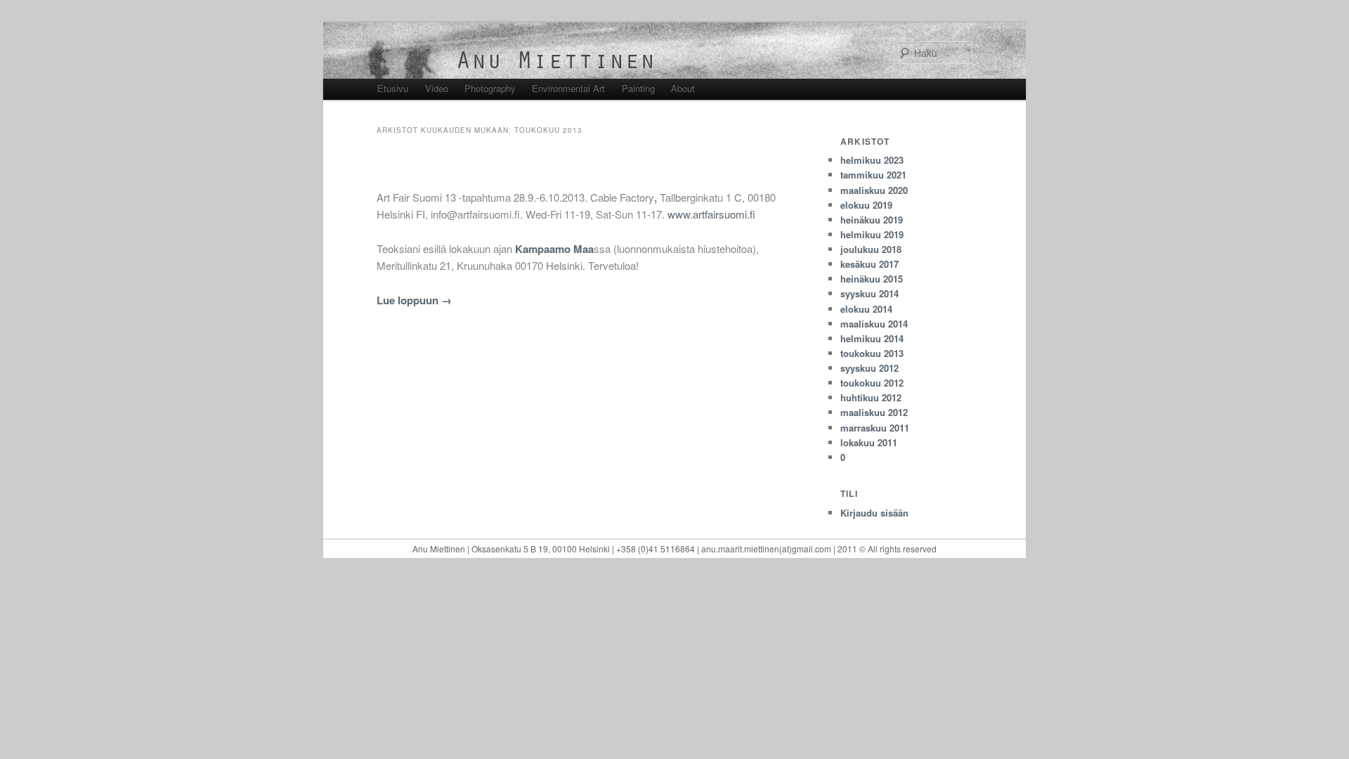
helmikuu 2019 (872, 234)
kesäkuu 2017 (869, 264)
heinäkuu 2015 (871, 278)
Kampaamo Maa (554, 249)
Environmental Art (568, 88)
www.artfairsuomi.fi (711, 214)
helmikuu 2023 (872, 160)
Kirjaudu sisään (874, 512)
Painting (638, 88)
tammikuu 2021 (873, 174)
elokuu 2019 (866, 205)
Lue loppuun (414, 300)
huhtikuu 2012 (870, 397)
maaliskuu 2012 (874, 412)
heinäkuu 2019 (871, 219)
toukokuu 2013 (872, 353)
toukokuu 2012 (872, 382)
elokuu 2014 (866, 309)
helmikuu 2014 (872, 338)
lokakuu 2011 (868, 442)
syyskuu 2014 (869, 293)
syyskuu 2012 (869, 368)
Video (436, 88)
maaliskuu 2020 (874, 190)
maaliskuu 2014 (874, 323)
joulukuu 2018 (870, 249)
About (683, 88)
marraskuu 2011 (874, 427)
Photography (490, 88)
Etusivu (392, 88)
